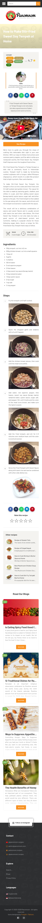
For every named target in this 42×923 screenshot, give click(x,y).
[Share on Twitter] (16, 95)
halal (8, 65)
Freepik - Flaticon (27, 914)
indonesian (18, 58)
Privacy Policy (11, 878)
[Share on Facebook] (10, 95)
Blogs (8, 874)
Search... (9, 870)
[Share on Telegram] (27, 95)
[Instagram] (24, 918)
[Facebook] (18, 918)
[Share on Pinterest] (32, 95)
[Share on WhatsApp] (21, 95)
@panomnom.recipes (16, 842)
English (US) (12, 894)
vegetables (18, 61)
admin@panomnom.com (17, 846)
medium (10, 58)
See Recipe (21, 144)
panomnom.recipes (15, 850)
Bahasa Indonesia (14, 898)
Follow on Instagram (22, 823)
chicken (9, 61)
